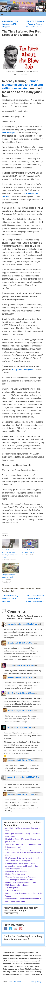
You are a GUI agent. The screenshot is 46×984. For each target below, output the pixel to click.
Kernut (10, 643)
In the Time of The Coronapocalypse (19, 850)
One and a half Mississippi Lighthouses (20, 882)
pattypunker (11, 624)
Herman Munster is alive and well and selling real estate (22, 84)
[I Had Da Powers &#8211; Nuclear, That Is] (30, 543)
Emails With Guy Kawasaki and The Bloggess (10, 24)
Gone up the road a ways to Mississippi (20, 877)
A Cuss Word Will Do (11, 589)
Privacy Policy (36, 982)
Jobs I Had (9, 591)
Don (9, 728)
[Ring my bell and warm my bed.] (10, 568)
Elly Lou (10, 665)
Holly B (10, 693)
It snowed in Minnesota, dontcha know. (20, 863)
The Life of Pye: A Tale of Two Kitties (19, 880)
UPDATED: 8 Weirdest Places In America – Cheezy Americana (35, 24)
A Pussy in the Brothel (13, 890)
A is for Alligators (11, 888)
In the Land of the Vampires (16, 871)
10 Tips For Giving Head (23, 369)
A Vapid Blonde (13, 777)
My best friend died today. (15, 874)
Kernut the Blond (15, 982)
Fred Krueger (8, 133)
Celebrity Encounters (26, 589)
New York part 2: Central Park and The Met (22, 858)
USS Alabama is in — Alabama (17, 885)
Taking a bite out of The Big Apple (18, 861)
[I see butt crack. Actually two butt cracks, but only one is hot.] (10, 543)
